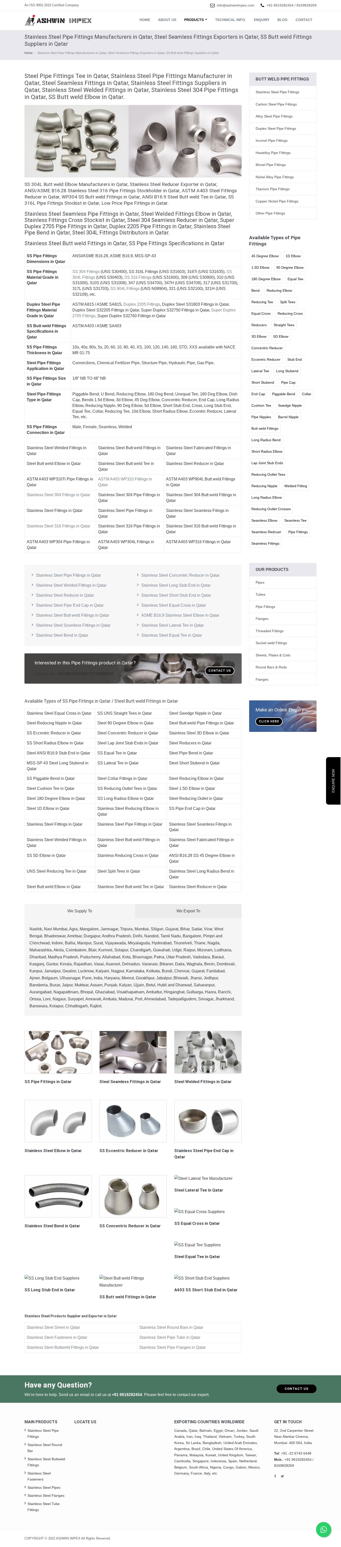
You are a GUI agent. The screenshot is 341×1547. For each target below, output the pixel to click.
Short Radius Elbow (266, 451)
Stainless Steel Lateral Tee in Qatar (172, 625)
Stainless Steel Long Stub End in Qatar (175, 585)
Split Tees (287, 302)
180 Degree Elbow (266, 279)
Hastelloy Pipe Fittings (273, 153)
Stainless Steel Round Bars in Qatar (171, 1327)
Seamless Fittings (265, 543)
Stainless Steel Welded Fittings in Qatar (71, 585)
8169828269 (307, 5)
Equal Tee (295, 279)
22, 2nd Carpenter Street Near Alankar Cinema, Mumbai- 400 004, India (294, 1437)
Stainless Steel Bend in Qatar (62, 635)
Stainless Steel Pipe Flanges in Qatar (172, 1347)
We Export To (188, 911)
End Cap (258, 394)
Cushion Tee (261, 405)
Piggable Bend (283, 394)
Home (145, 20)
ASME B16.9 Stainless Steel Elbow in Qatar (180, 615)
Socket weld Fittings (271, 643)
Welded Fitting (295, 486)
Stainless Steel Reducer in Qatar (65, 595)
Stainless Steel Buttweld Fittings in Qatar (63, 1347)
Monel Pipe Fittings (271, 165)
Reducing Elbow (279, 290)
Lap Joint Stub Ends (267, 463)
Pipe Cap (288, 382)
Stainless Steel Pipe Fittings (277, 92)
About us (167, 20)
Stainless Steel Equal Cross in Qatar (173, 605)
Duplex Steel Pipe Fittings (276, 128)
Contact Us (219, 670)
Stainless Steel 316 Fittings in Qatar (58, 526)
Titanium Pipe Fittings (273, 189)
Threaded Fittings (270, 631)
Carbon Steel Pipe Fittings (276, 104)
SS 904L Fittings (125, 288)
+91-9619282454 (280, 5)
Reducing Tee (262, 302)
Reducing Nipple (264, 486)
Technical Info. (230, 20)
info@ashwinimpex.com (235, 5)
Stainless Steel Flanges (45, 1496)
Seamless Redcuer (266, 532)
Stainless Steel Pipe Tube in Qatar (169, 1337)
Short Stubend (262, 382)
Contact (304, 20)
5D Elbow (280, 336)
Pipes (260, 582)
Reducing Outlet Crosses (271, 509)
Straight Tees (284, 325)
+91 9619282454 (127, 1395)
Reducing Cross (290, 313)
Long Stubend (287, 371)
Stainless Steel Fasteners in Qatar (57, 1337)
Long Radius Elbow (266, 497)
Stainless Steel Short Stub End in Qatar (176, 595)
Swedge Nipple (290, 405)
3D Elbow (258, 336)
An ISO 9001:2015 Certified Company (51, 5)
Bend (255, 290)
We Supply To (79, 911)
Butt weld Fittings (264, 428)
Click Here (269, 721)
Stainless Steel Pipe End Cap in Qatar (70, 605)
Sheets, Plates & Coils (273, 655)
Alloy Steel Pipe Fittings (274, 116)
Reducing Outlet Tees (268, 474)
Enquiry (261, 20)
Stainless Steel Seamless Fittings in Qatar (73, 625)
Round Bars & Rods (271, 667)
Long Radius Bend (266, 440)
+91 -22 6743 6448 (296, 1453)
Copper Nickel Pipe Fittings (277, 201)
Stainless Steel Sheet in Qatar (53, 1327)
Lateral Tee (260, 371)
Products (194, 20)
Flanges (262, 619)
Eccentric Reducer (265, 359)
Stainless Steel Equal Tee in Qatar (171, 635)
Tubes (260, 594)
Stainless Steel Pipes (43, 1488)
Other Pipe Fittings (270, 213)
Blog (282, 20)
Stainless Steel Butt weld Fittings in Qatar (72, 615)
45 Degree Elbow (265, 256)
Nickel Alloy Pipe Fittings (275, 177)
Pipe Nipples (261, 417)
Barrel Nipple (288, 417)
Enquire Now (333, 781)
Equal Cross (261, 313)
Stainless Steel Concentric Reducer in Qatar (180, 575)
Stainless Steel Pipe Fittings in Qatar (68, 575)
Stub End (294, 359)
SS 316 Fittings (138, 277)
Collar (306, 394)
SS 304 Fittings (86, 271)
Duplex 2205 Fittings (141, 304)
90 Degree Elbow (290, 267)
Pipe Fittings (298, 532)
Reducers (259, 325)
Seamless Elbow (264, 520)
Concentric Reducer (267, 348)
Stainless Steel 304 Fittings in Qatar (58, 495)
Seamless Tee (295, 520)
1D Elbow (293, 256)
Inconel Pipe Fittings (272, 140)
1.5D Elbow (260, 267)
